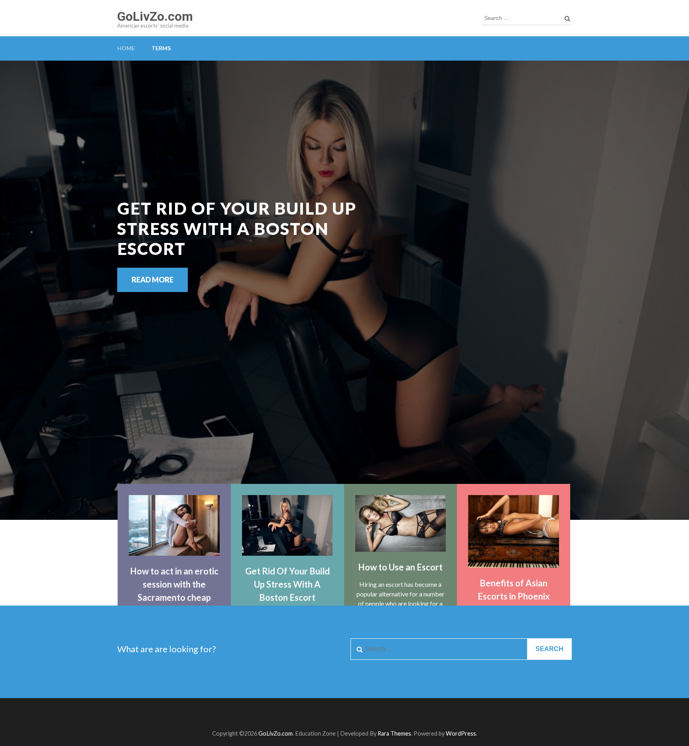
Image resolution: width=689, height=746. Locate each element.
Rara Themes (394, 733)
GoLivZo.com (155, 16)
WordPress (461, 733)
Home (126, 48)
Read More (152, 279)
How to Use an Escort (400, 567)
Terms (161, 48)
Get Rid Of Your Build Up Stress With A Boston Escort (287, 584)
